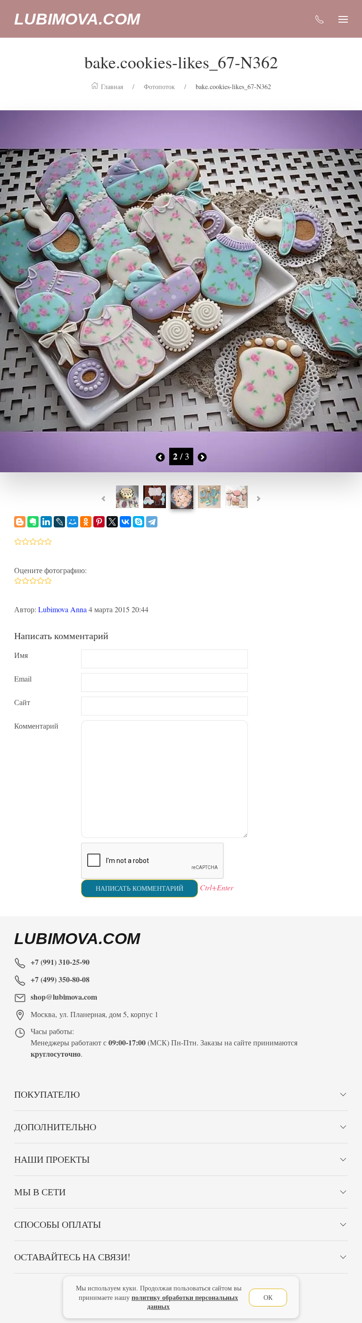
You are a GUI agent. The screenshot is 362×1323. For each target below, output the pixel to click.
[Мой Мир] (72, 521)
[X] (112, 521)
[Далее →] (181, 290)
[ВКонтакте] (125, 521)
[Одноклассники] (85, 521)
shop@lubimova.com (64, 996)
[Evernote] (33, 521)
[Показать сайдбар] (343, 19)
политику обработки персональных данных (185, 1302)
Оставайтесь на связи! (72, 1256)
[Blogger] (19, 521)
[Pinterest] (99, 521)
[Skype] (138, 521)
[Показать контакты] (319, 19)
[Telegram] (151, 521)
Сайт (22, 702)
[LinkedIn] (46, 521)
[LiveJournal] (59, 521)
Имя (21, 655)
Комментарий (36, 726)
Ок (267, 1297)
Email (23, 678)
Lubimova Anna (62, 609)
